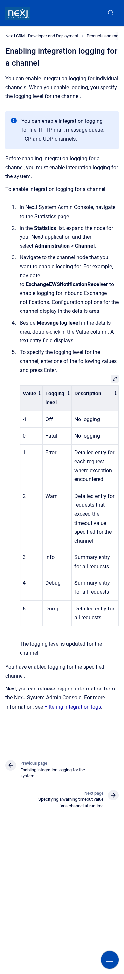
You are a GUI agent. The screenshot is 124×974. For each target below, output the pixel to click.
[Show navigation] (110, 960)
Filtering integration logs (72, 707)
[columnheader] (31, 398)
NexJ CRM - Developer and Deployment (41, 35)
